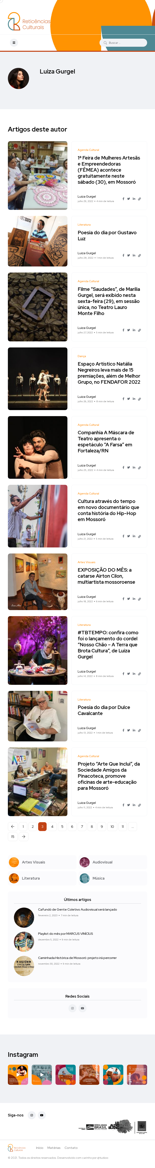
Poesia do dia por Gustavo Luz (107, 235)
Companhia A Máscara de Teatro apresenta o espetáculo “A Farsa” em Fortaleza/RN (106, 442)
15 (12, 836)
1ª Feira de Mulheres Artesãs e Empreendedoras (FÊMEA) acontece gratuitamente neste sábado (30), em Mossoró (109, 170)
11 (123, 826)
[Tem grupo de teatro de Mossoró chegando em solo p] (18, 1075)
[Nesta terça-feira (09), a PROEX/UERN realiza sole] (42, 1075)
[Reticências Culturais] (29, 21)
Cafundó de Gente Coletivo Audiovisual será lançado (77, 909)
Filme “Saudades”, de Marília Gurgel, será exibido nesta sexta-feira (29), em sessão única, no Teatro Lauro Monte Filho (109, 301)
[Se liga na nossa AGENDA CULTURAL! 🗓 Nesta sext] (137, 1075)
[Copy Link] (139, 199)
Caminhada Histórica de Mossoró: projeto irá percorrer (77, 958)
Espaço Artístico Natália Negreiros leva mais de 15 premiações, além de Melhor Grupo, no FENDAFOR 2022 (109, 373)
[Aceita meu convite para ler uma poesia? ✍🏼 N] (66, 1075)
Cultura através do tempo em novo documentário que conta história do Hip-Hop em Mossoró (108, 510)
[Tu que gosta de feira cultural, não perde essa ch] (89, 1075)
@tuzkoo (102, 1158)
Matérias (54, 1148)
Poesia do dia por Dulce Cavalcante (104, 710)
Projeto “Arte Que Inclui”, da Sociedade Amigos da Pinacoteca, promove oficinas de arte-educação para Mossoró (109, 776)
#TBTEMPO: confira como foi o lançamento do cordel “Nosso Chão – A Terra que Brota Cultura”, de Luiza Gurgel (108, 645)
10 (112, 826)
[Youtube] (42, 1115)
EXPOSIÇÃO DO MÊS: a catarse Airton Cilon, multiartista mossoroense (106, 576)
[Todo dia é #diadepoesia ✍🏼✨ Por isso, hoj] (113, 1075)
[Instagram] (32, 1115)
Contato (71, 1148)
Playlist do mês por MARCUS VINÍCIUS (65, 934)
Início (39, 1148)
